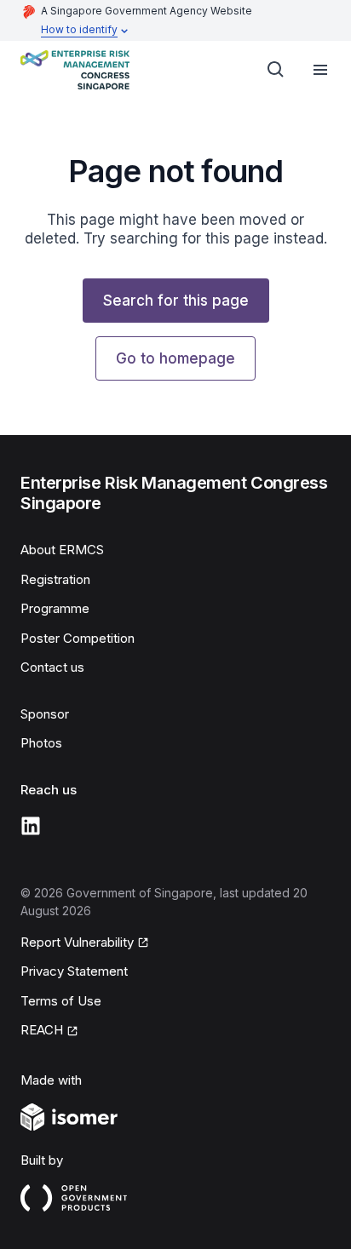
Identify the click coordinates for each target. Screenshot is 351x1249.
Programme (54, 608)
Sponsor (44, 714)
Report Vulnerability (77, 942)
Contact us (52, 667)
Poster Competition (77, 638)
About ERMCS (62, 549)
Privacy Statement (74, 971)
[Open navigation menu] (320, 69)
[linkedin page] (30, 826)
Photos (41, 743)
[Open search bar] (276, 69)
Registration (55, 579)
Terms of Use (60, 1001)
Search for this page (176, 300)
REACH (41, 1030)
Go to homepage (175, 358)
